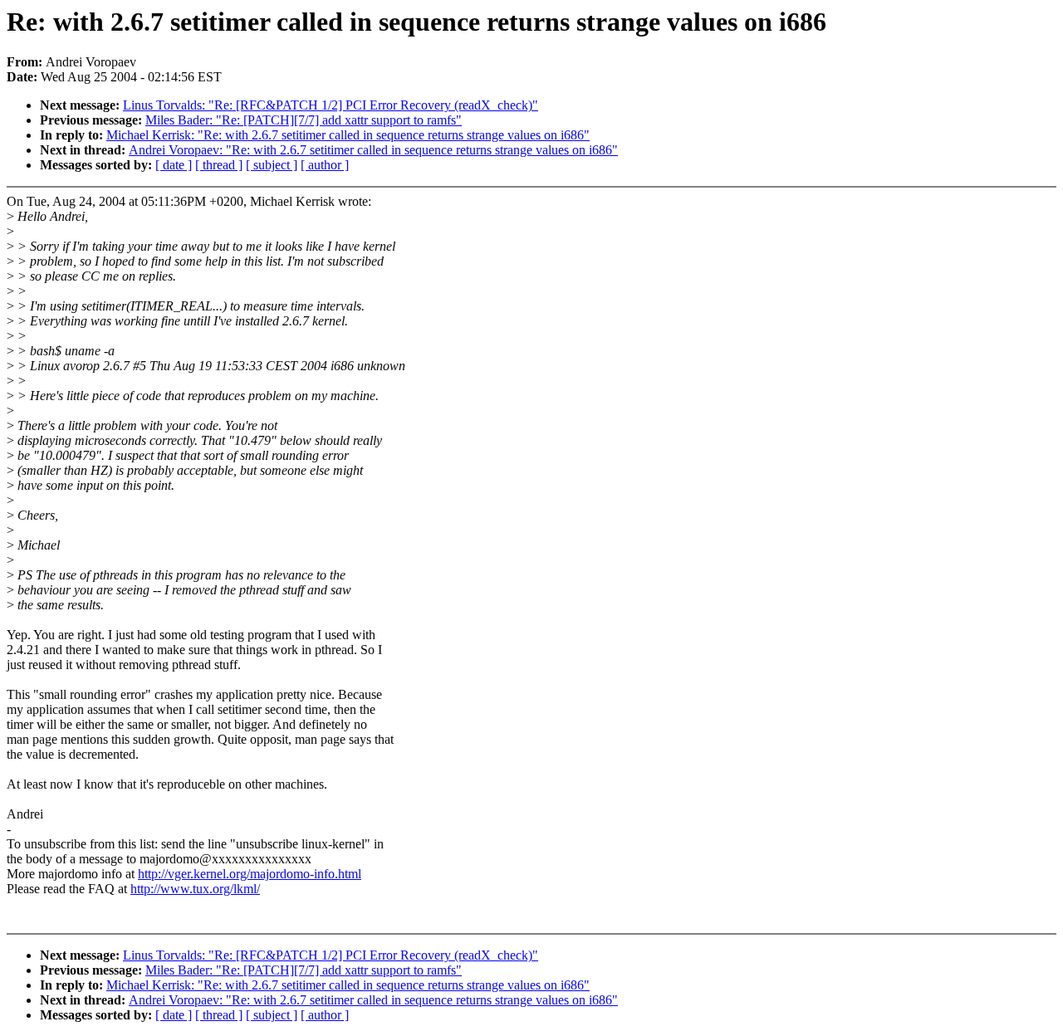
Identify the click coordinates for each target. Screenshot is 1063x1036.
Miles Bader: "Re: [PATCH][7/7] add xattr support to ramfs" (303, 120)
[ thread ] (218, 165)
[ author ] (325, 165)
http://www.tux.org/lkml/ (195, 889)
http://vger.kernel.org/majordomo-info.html (249, 874)
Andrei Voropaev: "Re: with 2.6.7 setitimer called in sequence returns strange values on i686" (373, 150)
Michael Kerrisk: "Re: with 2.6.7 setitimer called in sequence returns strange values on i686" (348, 135)
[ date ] (173, 165)
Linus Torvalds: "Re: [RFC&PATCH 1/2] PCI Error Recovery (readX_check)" (330, 105)
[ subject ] (271, 165)
